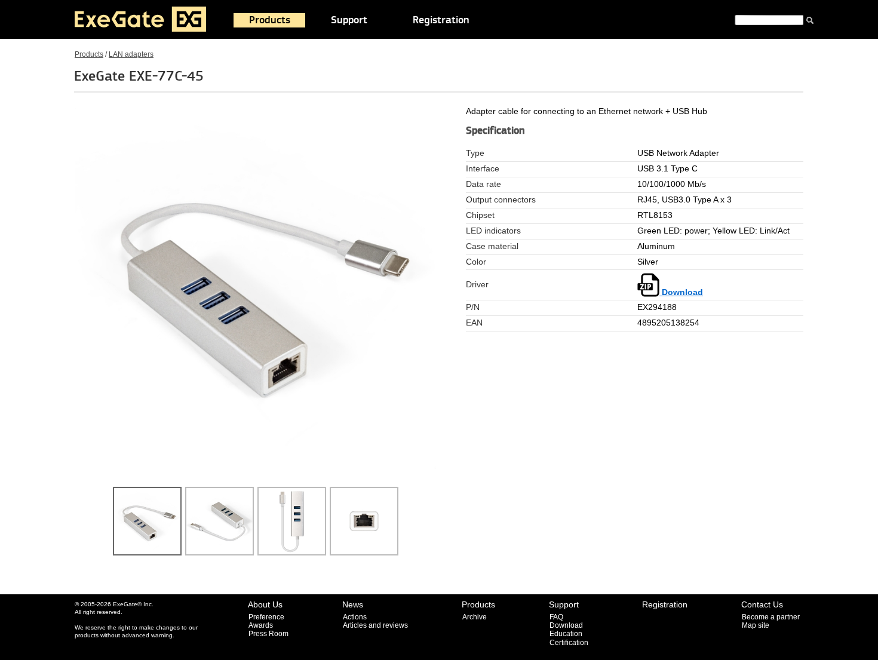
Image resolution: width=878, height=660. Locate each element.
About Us (265, 604)
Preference (266, 617)
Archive (474, 617)
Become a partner (771, 617)
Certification (568, 642)
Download (681, 292)
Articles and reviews (375, 625)
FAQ (556, 617)
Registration (441, 20)
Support (349, 20)
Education (565, 634)
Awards (260, 625)
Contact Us (762, 604)
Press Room (268, 634)
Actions (355, 617)
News (352, 604)
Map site (755, 625)
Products (269, 20)
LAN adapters (131, 54)
